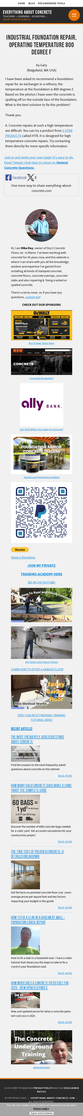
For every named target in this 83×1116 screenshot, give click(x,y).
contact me (32, 297)
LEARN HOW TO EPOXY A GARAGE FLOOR (37, 669)
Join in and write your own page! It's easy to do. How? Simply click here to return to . (39, 162)
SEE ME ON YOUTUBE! (41, 582)
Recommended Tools (51, 3)
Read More (65, 775)
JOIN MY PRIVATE (41, 565)
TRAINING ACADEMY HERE (41, 574)
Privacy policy (41, 1108)
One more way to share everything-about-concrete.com (41, 188)
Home (21, 3)
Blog (31, 3)
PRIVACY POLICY (43, 1088)
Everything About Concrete (27, 12)
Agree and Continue (42, 1113)
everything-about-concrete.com (53, 1098)
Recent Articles (21, 729)
